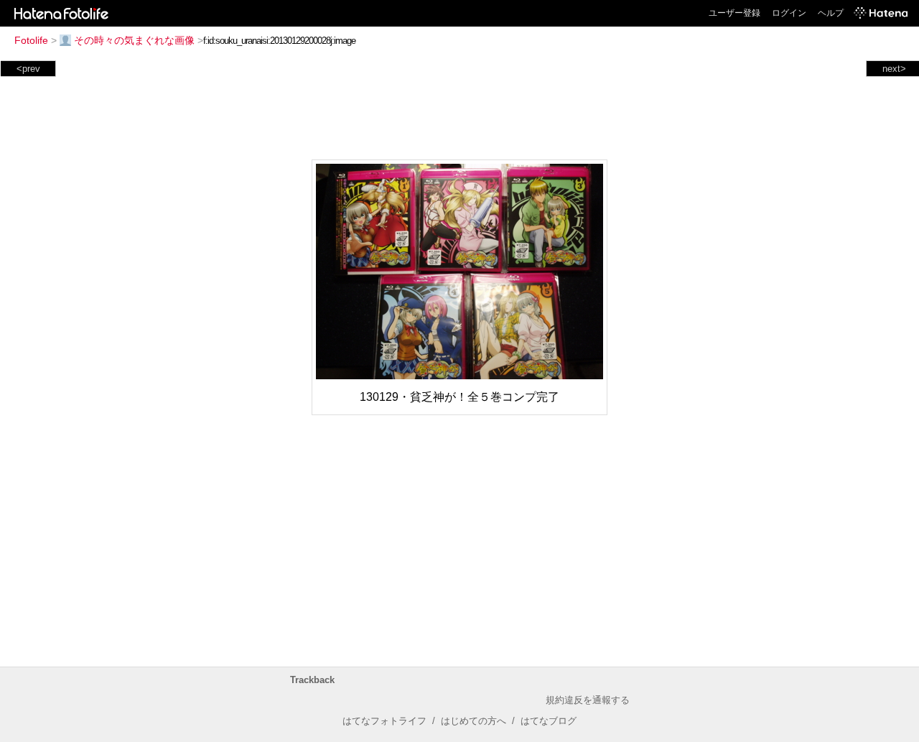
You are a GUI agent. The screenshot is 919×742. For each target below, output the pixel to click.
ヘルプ (831, 13)
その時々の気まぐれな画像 (134, 40)
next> (894, 68)
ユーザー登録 (734, 13)
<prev (28, 68)
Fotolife (31, 40)
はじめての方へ (473, 720)
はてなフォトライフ (384, 720)
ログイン (789, 13)
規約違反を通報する (588, 700)
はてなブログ (549, 720)
